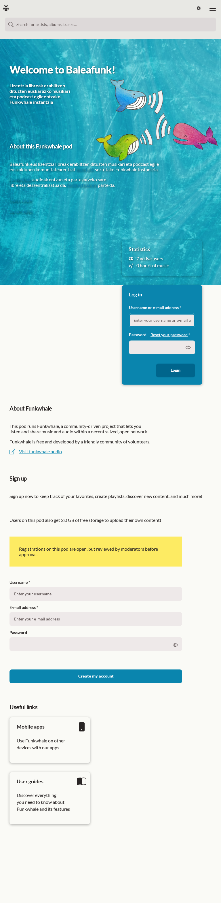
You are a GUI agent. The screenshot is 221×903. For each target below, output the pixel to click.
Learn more (20, 200)
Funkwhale (20, 179)
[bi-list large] (212, 8)
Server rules (21, 211)
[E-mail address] (95, 618)
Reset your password (169, 334)
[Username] (95, 593)
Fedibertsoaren (82, 185)
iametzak (85, 169)
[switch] (175, 645)
